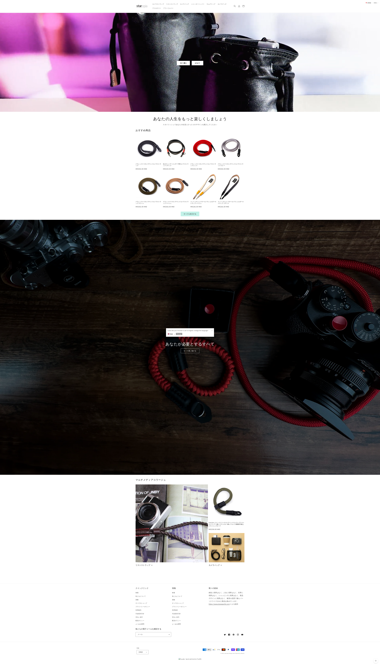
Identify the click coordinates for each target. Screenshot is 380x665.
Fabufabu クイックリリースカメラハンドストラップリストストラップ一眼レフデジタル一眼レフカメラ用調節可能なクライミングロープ (226, 524)
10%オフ (197, 63)
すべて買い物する (190, 351)
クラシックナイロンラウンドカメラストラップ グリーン (148, 202)
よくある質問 (140, 624)
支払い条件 (139, 617)
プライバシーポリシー (143, 607)
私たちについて (141, 596)
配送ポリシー (140, 620)
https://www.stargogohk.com (219, 604)
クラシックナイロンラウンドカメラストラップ (148, 164)
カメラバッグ (214, 565)
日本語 (141, 652)
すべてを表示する (190, 214)
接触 (137, 600)
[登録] (169, 634)
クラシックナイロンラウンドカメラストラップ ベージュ (176, 202)
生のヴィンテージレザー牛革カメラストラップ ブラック (176, 164)
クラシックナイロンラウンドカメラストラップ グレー (230, 164)
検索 (137, 593)
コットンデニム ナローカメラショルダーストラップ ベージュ (203, 202)
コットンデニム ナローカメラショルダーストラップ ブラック (231, 202)
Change (179, 334)
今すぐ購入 (183, 63)
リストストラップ (143, 565)
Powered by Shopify (239, 653)
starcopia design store (229, 653)
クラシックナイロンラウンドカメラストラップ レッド (203, 164)
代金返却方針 (140, 614)
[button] (235, 6)
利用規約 (138, 610)
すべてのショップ (141, 603)
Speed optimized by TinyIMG (193, 659)
